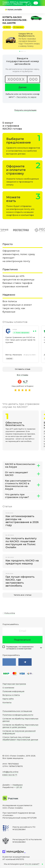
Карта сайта (8, 699)
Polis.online (9, 613)
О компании (8, 688)
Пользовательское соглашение (17, 711)
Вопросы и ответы (11, 695)
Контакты (6, 702)
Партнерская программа (14, 684)
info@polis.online (10, 772)
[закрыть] (41, 2)
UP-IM (19, 787)
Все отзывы (22, 375)
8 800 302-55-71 (9, 775)
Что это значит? (32, 864)
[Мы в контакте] (9, 662)
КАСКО (9, 358)
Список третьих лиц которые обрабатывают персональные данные (20, 738)
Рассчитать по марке (26, 97)
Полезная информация (13, 691)
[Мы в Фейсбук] (25, 662)
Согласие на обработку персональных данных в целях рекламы (20, 726)
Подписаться (22, 639)
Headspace (17, 785)
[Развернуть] (41, 647)
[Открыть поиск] (29, 9)
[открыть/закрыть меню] (36, 9)
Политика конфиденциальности (17, 715)
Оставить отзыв (22, 369)
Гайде (14, 329)
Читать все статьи (22, 595)
